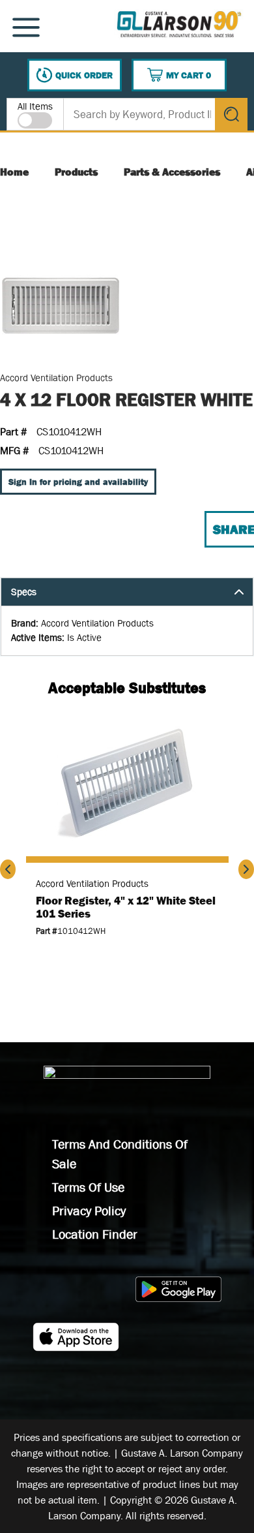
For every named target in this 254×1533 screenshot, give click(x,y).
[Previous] (8, 869)
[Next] (246, 869)
